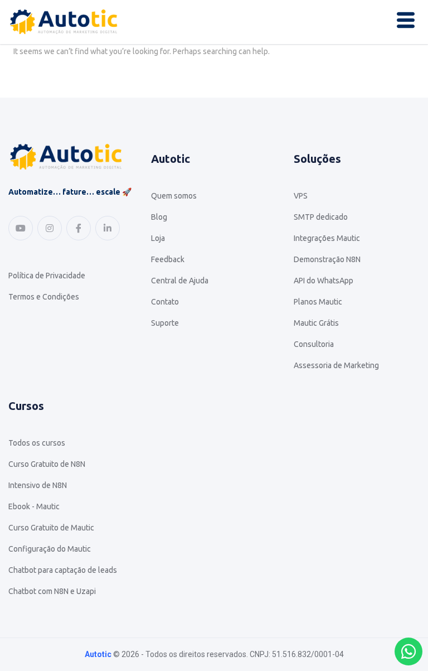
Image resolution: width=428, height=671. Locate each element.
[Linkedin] (107, 228)
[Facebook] (78, 228)
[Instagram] (49, 228)
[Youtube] (20, 228)
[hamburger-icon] (406, 21)
